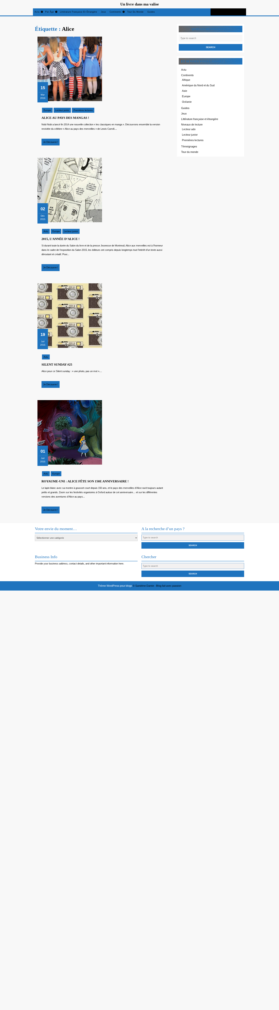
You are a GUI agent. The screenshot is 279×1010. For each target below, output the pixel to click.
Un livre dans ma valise (139, 4)
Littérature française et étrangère (78, 12)
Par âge (49, 12)
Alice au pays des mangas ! (65, 117)
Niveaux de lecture (192, 124)
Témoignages (189, 146)
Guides (151, 12)
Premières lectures (83, 110)
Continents (115, 12)
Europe (47, 110)
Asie (184, 91)
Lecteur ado (189, 129)
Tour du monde (135, 12)
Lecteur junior (62, 110)
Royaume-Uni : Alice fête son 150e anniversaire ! (85, 481)
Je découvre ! (51, 143)
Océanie (187, 101)
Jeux (103, 12)
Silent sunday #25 (56, 364)
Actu (37, 12)
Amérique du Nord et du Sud (198, 85)
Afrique (186, 80)
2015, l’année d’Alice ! (60, 239)
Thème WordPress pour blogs (115, 585)
